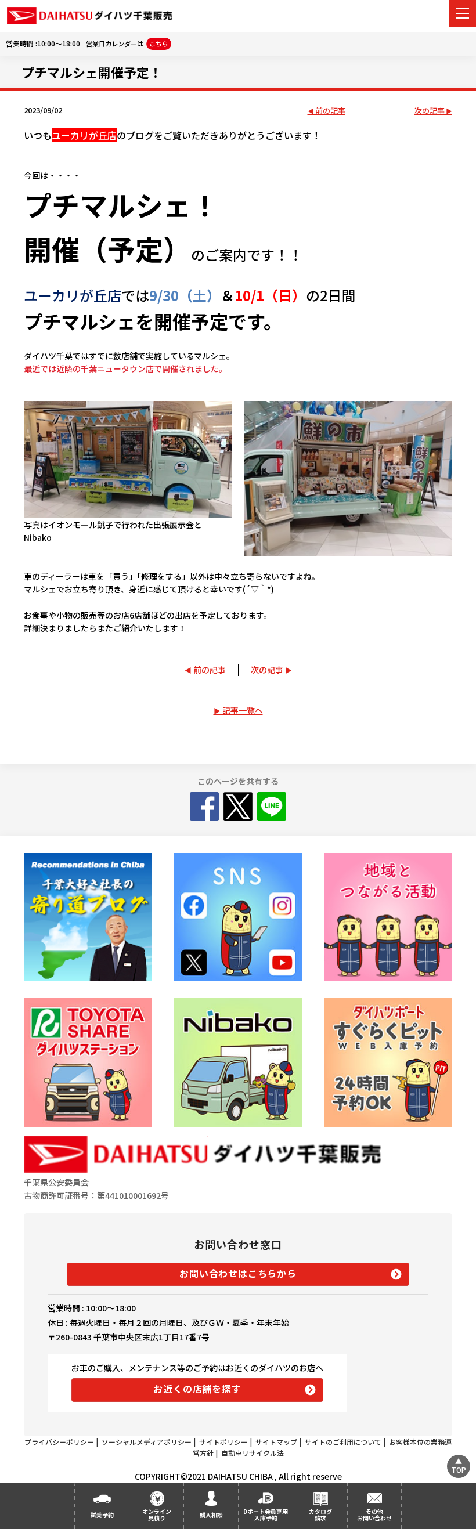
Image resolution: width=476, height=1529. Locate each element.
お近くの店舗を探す (197, 1389)
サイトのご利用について (343, 1442)
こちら (158, 43)
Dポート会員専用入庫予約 (265, 1514)
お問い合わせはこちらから (238, 1273)
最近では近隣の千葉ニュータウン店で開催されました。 (125, 368)
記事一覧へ (242, 710)
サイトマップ (276, 1442)
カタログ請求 (320, 1514)
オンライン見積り (156, 1514)
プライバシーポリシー (59, 1442)
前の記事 (330, 111)
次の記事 (429, 111)
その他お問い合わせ (374, 1514)
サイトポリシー (223, 1442)
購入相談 (211, 1514)
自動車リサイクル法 (252, 1453)
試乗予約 (102, 1514)
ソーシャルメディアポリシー (147, 1442)
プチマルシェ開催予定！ (91, 72)
